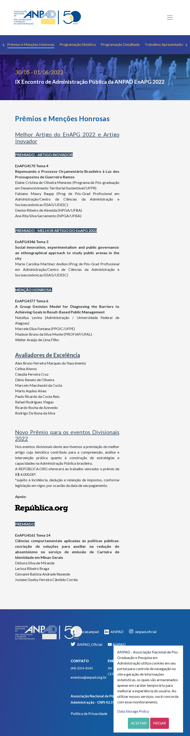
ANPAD (117, 631)
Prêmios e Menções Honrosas (30, 44)
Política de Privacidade (89, 713)
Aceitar (138, 723)
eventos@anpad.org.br (89, 677)
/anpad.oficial (145, 631)
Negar (159, 723)
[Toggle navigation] (170, 17)
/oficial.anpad (87, 631)
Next (186, 45)
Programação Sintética (78, 44)
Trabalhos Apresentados (164, 44)
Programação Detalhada (120, 44)
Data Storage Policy (133, 711)
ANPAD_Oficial (89, 644)
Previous (3, 45)
